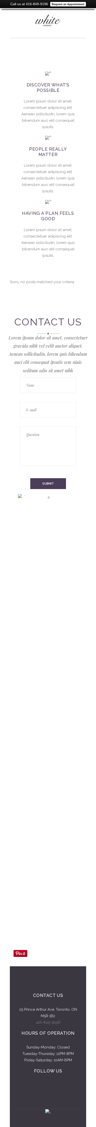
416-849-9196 (48, 1022)
